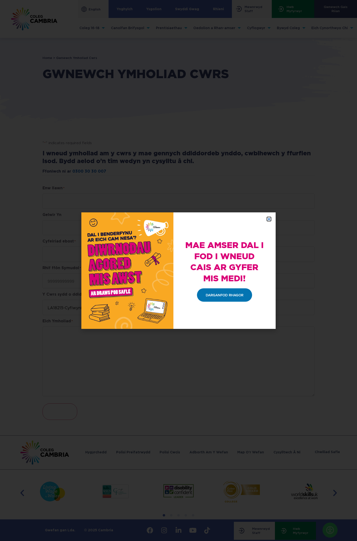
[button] (269, 219)
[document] (178, 270)
